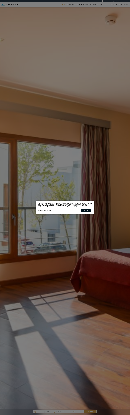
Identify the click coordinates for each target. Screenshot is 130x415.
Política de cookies (77, 206)
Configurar (40, 210)
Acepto (86, 210)
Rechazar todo (47, 210)
